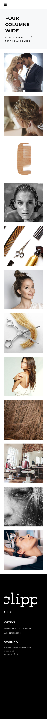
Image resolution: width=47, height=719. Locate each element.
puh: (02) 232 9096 (12, 633)
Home (8, 37)
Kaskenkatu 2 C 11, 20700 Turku (18, 628)
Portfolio (23, 37)
